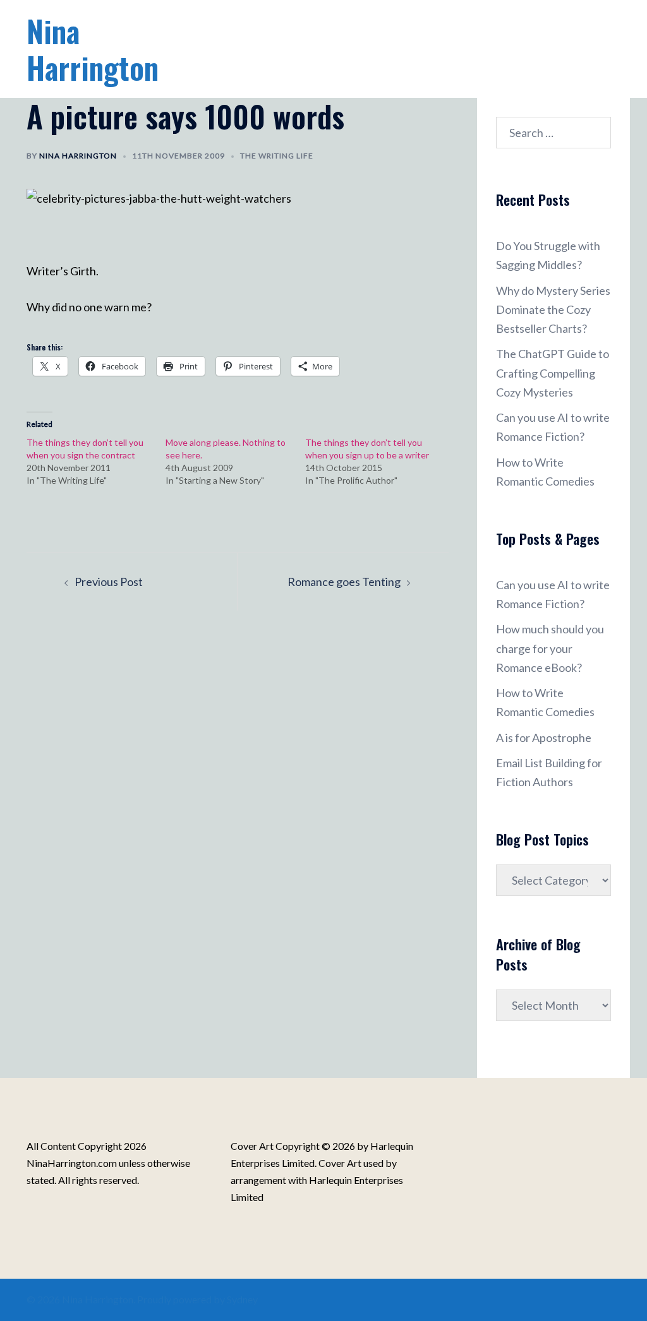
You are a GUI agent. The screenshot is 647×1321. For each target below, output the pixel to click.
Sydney (242, 1299)
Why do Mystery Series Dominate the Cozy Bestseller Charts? (553, 309)
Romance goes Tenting (344, 582)
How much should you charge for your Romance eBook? (550, 648)
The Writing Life (276, 155)
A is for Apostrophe (543, 737)
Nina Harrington (93, 49)
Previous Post (109, 582)
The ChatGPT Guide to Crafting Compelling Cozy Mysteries (552, 372)
